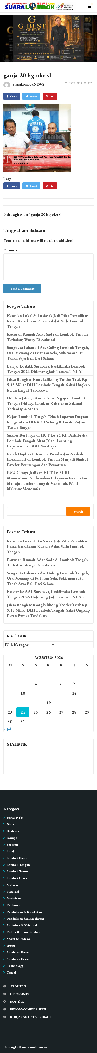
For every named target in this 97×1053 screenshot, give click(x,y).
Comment (10, 250)
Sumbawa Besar (18, 959)
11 (35, 693)
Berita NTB (15, 817)
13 (61, 693)
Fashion (12, 844)
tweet (33, 96)
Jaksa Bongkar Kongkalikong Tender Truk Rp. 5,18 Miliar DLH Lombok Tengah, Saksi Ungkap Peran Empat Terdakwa (48, 385)
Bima (10, 824)
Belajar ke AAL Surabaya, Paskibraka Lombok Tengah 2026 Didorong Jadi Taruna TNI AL (46, 368)
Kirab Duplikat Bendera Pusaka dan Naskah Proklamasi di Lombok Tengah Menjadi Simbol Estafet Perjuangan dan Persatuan (47, 459)
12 (48, 693)
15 (87, 693)
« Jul (7, 728)
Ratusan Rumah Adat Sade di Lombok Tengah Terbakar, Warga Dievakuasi (47, 337)
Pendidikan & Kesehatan (24, 912)
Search (78, 511)
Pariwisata (14, 898)
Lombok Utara (17, 878)
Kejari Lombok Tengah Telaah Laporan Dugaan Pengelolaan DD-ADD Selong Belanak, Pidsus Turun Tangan (47, 422)
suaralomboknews (34, 1047)
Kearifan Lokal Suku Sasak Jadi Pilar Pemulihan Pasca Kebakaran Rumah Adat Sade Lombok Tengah (47, 321)
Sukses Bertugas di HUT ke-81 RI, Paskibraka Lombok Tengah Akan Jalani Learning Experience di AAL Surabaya (47, 441)
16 (10, 702)
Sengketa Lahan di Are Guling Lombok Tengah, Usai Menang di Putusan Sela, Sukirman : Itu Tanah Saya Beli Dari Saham (48, 353)
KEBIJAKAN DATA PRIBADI (30, 1017)
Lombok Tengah (18, 865)
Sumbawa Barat (18, 952)
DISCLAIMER (20, 994)
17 (23, 702)
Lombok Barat (17, 858)
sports (11, 945)
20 (61, 702)
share (13, 96)
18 (35, 702)
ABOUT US (18, 986)
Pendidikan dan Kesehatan (25, 918)
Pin (52, 96)
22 (87, 702)
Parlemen (13, 905)
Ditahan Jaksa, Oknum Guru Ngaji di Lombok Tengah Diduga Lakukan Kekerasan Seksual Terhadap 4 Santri (46, 403)
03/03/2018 (75, 83)
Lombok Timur (17, 871)
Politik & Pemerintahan (23, 932)
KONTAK (17, 1002)
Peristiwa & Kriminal (22, 925)
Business (13, 831)
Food (10, 851)
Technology (15, 966)
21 (74, 702)
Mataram (13, 885)
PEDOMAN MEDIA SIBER (28, 1009)
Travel (11, 972)
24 (23, 712)
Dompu (12, 838)
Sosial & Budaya (18, 939)
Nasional (13, 892)
